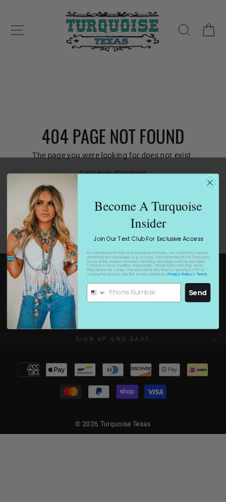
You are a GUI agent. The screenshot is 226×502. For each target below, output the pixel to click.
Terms (201, 274)
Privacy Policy (179, 274)
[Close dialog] (210, 182)
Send (198, 292)
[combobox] (96, 292)
